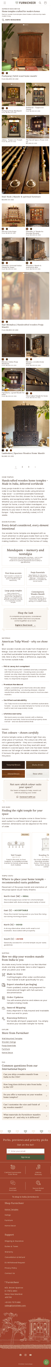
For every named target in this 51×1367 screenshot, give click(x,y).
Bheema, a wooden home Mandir (35, 363)
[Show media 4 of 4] (15, 84)
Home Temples (11, 1209)
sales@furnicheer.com (15, 1305)
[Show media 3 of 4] (14, 84)
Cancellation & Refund (15, 1257)
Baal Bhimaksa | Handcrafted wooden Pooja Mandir (22, 325)
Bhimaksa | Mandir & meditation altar (33, 266)
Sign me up (25, 1157)
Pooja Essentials (9, 1046)
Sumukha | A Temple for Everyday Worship (34, 232)
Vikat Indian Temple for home (37, 396)
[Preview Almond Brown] (3, 73)
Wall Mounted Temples (12, 1039)
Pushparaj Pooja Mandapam (12, 111)
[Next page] (35, 467)
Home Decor (7, 1053)
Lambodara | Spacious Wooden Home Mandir (23, 453)
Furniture (6, 1049)
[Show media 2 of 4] (13, 84)
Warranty (9, 1252)
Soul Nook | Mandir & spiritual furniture (21, 196)
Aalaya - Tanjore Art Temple (12, 140)
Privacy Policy (11, 1268)
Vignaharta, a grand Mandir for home (13, 393)
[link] (25, 47)
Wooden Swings (9, 1042)
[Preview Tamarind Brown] (3, 450)
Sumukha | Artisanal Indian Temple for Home (12, 266)
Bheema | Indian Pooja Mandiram (10, 363)
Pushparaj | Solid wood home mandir (19, 76)
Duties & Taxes (11, 1246)
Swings (8, 1215)
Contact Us (10, 1273)
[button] (4, 2)
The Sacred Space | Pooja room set (37, 140)
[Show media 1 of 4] (11, 84)
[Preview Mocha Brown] (7, 73)
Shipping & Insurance (14, 1241)
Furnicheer (28, 1364)
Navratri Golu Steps (9, 231)
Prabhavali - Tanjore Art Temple (35, 108)
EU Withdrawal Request (15, 1262)
